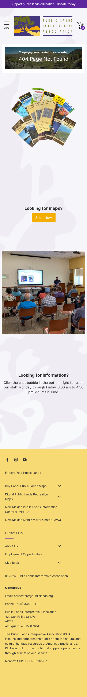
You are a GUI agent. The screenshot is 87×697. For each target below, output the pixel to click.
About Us (11, 546)
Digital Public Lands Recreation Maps (26, 496)
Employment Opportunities (23, 554)
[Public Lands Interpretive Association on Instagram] (16, 459)
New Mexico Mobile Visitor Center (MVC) (33, 519)
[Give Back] (59, 562)
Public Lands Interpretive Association (42, 576)
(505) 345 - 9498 (27, 604)
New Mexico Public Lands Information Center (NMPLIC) (31, 509)
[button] (80, 26)
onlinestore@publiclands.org (33, 596)
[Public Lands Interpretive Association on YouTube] (24, 459)
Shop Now (43, 217)
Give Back (12, 562)
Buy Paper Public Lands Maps (25, 486)
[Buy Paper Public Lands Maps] (59, 486)
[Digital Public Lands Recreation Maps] (59, 496)
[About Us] (59, 546)
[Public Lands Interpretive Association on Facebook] (7, 459)
